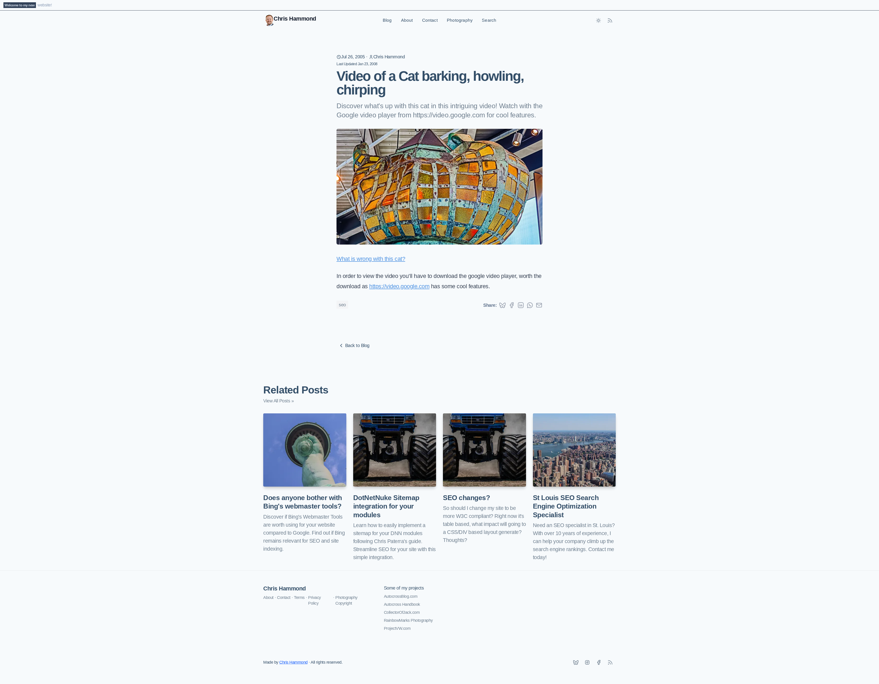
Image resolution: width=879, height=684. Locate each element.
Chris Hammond (389, 56)
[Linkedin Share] (520, 305)
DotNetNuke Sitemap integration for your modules (386, 506)
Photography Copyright (346, 600)
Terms (299, 597)
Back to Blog (357, 345)
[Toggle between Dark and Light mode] (598, 20)
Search (489, 20)
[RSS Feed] (610, 20)
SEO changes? (466, 497)
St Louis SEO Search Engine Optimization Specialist (566, 506)
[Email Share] (539, 305)
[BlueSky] (575, 662)
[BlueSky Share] (502, 305)
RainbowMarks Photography (408, 620)
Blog (387, 20)
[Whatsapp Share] (529, 305)
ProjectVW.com (397, 628)
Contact (430, 20)
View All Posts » (278, 400)
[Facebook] (598, 662)
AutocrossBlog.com (401, 596)
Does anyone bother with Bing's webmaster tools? (302, 502)
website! (45, 5)
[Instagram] (587, 662)
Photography (460, 20)
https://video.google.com (399, 286)
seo (342, 304)
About (407, 20)
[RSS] (610, 662)
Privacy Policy (314, 600)
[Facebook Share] (511, 305)
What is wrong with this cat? (370, 259)
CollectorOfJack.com (402, 612)
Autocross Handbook (402, 604)
